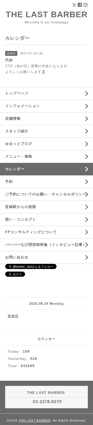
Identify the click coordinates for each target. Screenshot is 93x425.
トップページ (16, 93)
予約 (9, 181)
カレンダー (15, 169)
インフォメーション (22, 106)
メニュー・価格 (18, 156)
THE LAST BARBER (47, 14)
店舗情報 (13, 118)
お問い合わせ (16, 257)
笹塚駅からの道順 (20, 207)
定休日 (13, 316)
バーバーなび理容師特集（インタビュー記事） (46, 244)
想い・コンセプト (20, 219)
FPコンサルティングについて (31, 232)
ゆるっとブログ (18, 144)
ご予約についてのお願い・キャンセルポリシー (46, 194)
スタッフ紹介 (16, 131)
